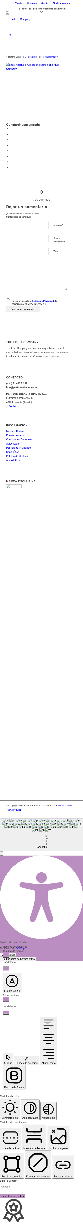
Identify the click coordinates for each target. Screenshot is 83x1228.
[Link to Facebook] (68, 814)
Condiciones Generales (19, 439)
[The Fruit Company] (34, 19)
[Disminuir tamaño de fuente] (6, 968)
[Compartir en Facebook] (11, 129)
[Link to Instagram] (56, 814)
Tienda (18, 3)
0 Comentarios (30, 56)
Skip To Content (8, 1180)
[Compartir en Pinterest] (11, 140)
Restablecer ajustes (13, 1196)
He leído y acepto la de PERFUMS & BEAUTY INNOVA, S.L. (34, 302)
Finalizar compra (61, 3)
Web (55, 251)
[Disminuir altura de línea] (6, 1013)
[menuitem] (18, 3)
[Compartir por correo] (11, 167)
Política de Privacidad (43, 300)
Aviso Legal (12, 443)
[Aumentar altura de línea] (6, 999)
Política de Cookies (17, 456)
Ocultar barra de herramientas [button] (18, 958)
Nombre (58, 225)
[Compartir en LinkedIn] (11, 145)
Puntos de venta (15, 435)
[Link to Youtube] (74, 814)
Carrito (44, 3)
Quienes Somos (15, 431)
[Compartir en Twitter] (11, 134)
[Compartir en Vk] (11, 156)
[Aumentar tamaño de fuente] (6, 955)
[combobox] (41, 835)
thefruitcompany (50, 56)
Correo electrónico (59, 240)
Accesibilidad (13, 460)
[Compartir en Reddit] (11, 162)
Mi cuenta (32, 3)
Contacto (13, 406)
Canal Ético (12, 452)
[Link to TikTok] (62, 814)
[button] (1, 853)
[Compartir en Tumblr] (11, 151)
